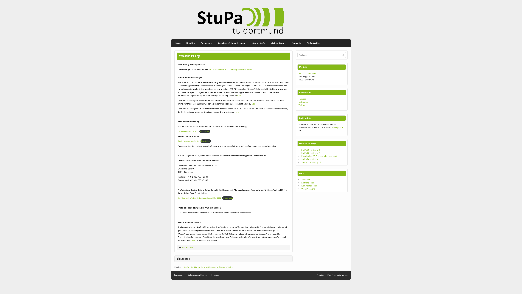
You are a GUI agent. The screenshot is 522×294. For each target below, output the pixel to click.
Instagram (303, 102)
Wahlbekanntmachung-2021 (188, 131)
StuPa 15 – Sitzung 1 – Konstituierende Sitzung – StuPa (208, 267)
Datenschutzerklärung (197, 275)
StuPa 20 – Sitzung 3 (310, 150)
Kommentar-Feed (309, 185)
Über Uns (190, 43)
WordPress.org (308, 189)
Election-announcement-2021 (188, 141)
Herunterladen (204, 131)
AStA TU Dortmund (307, 73)
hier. (239, 95)
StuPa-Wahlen (313, 43)
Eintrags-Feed (307, 182)
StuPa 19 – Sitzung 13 (311, 162)
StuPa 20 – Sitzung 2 (310, 153)
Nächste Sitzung (278, 43)
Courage (343, 275)
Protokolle (296, 43)
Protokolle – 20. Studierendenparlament (319, 156)
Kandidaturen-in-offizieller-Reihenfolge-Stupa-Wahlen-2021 (199, 198)
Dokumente (206, 43)
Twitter (302, 105)
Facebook (303, 99)
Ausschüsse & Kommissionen (231, 43)
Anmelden (305, 179)
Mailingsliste (337, 127)
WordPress (331, 275)
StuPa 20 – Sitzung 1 (310, 159)
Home (178, 43)
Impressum (179, 275)
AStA (193, 240)
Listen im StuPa (258, 43)
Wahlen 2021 (187, 247)
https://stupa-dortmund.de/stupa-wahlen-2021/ (230, 69)
